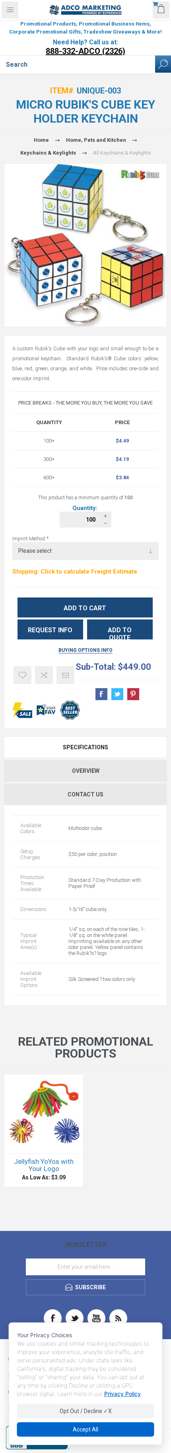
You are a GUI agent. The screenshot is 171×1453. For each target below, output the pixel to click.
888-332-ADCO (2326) (85, 51)
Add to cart (85, 608)
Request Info (50, 630)
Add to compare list (44, 675)
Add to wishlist (22, 675)
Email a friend (65, 675)
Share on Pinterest (133, 694)
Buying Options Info (85, 650)
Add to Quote (120, 632)
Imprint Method (29, 539)
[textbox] (77, 64)
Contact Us (85, 794)
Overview (85, 771)
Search (163, 64)
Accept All (85, 1429)
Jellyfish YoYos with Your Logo (44, 1165)
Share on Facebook (101, 694)
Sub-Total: (96, 667)
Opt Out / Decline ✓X (86, 1411)
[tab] (85, 747)
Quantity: (85, 508)
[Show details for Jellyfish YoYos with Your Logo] (43, 1113)
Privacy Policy (122, 1393)
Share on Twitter (117, 694)
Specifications (85, 747)
